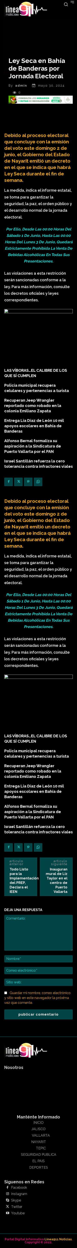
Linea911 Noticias (58, 1239)
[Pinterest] (28, 482)
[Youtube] (7, 1213)
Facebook (19, 1187)
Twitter (16, 1207)
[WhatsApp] (38, 482)
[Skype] (7, 1200)
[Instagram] (7, 1194)
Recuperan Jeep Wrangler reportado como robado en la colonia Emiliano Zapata (32, 405)
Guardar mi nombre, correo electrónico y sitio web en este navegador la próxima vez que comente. (37, 998)
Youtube (18, 1213)
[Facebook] (8, 482)
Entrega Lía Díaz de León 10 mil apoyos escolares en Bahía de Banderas (34, 425)
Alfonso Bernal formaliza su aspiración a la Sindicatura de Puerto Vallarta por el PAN (32, 446)
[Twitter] (18, 482)
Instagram (19, 1194)
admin (21, 85)
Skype (16, 1200)
